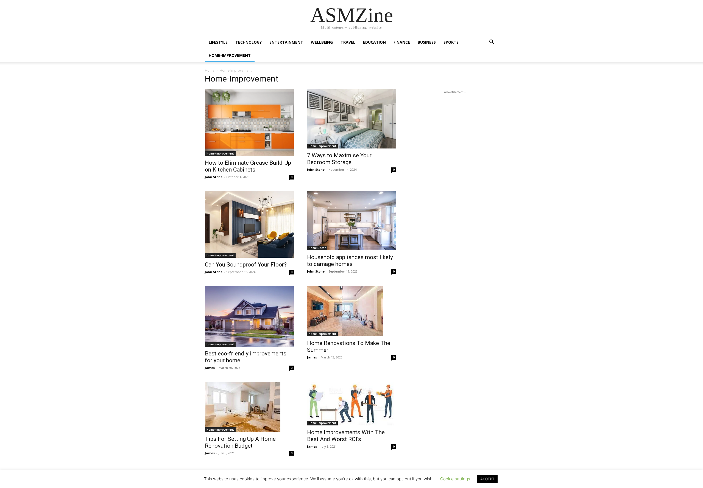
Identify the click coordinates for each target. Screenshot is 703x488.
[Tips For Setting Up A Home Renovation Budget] (249, 407)
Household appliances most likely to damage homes (350, 260)
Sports (451, 42)
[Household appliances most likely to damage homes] (351, 220)
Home (209, 70)
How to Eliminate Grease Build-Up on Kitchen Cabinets (248, 166)
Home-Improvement (230, 55)
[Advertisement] (453, 129)
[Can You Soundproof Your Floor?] (249, 224)
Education (374, 42)
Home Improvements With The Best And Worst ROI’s (346, 435)
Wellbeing (322, 42)
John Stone (213, 177)
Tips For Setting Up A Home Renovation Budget (240, 442)
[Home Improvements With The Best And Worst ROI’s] (351, 403)
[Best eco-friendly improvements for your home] (249, 316)
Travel (348, 42)
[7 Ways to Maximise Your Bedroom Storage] (351, 118)
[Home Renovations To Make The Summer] (351, 311)
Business (427, 42)
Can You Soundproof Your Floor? (246, 264)
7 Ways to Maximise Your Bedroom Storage (339, 159)
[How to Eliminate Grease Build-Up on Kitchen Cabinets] (249, 122)
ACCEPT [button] (487, 479)
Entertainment (286, 42)
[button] (491, 42)
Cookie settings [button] (455, 478)
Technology (248, 42)
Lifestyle (218, 42)
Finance (402, 42)
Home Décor (317, 248)
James (210, 368)
